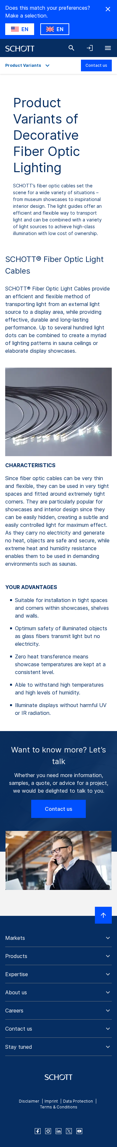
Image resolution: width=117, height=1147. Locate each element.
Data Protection (78, 1101)
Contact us (96, 65)
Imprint (51, 1101)
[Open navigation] (108, 48)
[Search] (71, 48)
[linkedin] (58, 1131)
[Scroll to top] (103, 915)
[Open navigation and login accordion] (90, 48)
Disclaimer (29, 1101)
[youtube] (79, 1131)
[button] (58, 938)
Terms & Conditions (58, 1107)
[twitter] (69, 1131)
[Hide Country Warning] (108, 9)
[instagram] (48, 1131)
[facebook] (38, 1131)
